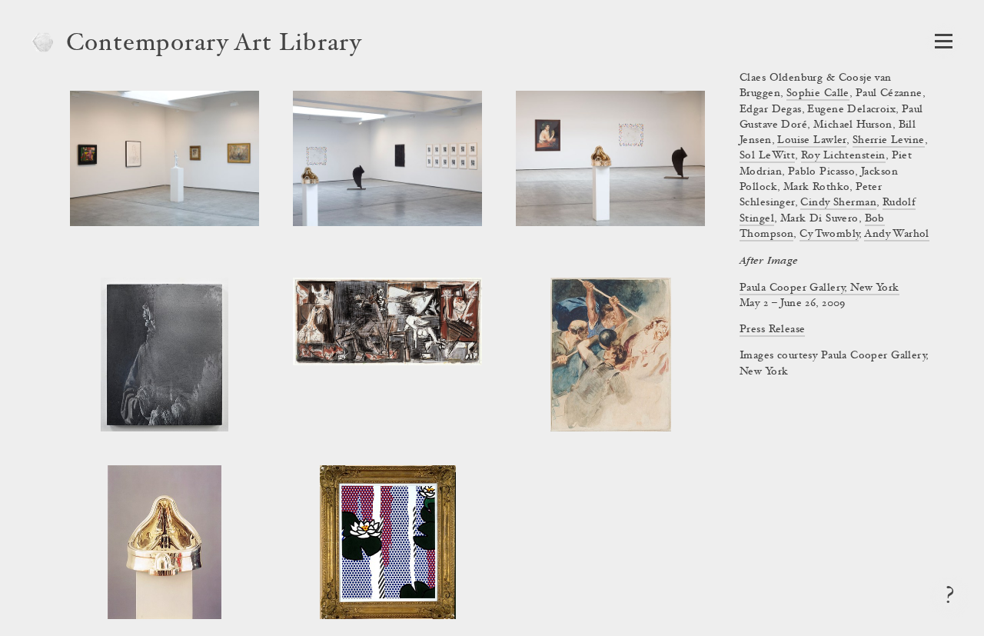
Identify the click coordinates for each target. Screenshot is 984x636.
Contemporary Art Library (214, 44)
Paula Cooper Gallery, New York (819, 288)
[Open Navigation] (943, 41)
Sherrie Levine (889, 140)
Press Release (772, 330)
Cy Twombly (829, 234)
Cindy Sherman (838, 203)
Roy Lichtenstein (843, 156)
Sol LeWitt (767, 156)
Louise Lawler (811, 140)
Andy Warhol (896, 234)
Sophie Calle (817, 93)
